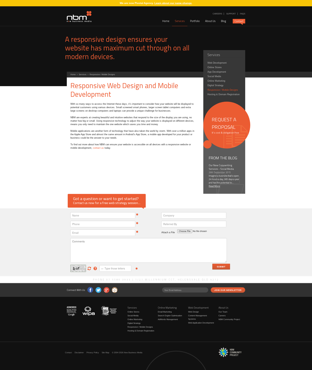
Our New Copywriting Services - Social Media (221, 167)
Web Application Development (201, 323)
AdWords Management (168, 319)
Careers (217, 14)
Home (165, 21)
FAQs (242, 14)
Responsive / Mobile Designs (222, 89)
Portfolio (195, 21)
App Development (216, 71)
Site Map (105, 352)
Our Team (222, 312)
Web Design (193, 312)
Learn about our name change (173, 3)
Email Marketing (165, 312)
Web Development (217, 62)
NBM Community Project (229, 319)
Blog (223, 21)
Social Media (214, 76)
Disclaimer (79, 352)
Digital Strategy (215, 85)
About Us (210, 21)
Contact (239, 21)
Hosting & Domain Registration (223, 94)
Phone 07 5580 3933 (112, 279)
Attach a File (168, 232)
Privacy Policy (92, 352)
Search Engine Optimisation (170, 315)
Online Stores (214, 67)
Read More (214, 186)
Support (231, 14)
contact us (98, 148)
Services (180, 21)
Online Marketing (216, 80)
